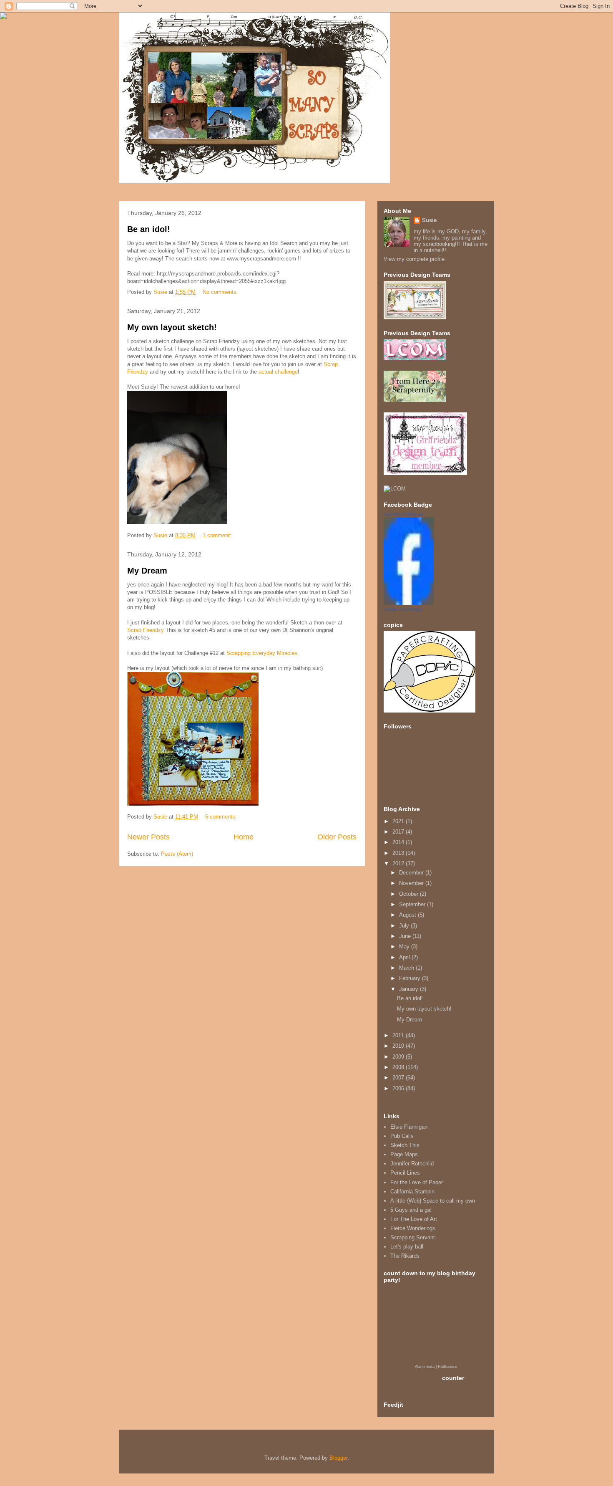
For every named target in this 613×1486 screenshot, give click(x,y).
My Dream (147, 570)
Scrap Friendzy (145, 630)
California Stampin (412, 1191)
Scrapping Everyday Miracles (261, 653)
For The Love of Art (413, 1219)
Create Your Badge (403, 609)
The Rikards (405, 1256)
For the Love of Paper (416, 1182)
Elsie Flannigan (408, 1127)
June (405, 936)
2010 (399, 1046)
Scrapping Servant (412, 1237)
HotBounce (447, 1367)
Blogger (338, 1458)
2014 (399, 842)
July (405, 925)
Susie (429, 220)
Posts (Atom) (177, 854)
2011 (399, 1035)
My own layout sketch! (172, 327)
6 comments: (222, 817)
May (405, 946)
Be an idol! (148, 229)
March (407, 968)
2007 (399, 1077)
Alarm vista (425, 1367)
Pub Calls (402, 1136)
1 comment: (218, 535)
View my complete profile (414, 259)
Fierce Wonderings (412, 1228)
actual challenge (278, 372)
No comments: (221, 292)
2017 (399, 832)
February (410, 978)
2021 (399, 821)
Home (244, 837)
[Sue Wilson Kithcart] (409, 603)
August (408, 915)
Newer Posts (148, 837)
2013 (399, 853)
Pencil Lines (405, 1173)
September (413, 904)
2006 (399, 1088)
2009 (399, 1057)
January (409, 989)
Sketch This (405, 1145)
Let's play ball (406, 1246)
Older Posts (337, 837)
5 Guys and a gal (411, 1210)
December (412, 872)
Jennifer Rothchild (412, 1163)
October (409, 894)
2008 (399, 1067)
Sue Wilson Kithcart (403, 514)
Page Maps (404, 1154)
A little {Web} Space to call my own (432, 1201)
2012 (399, 863)
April (405, 957)
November (412, 883)
